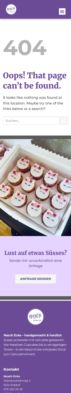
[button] (62, 11)
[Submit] (63, 120)
